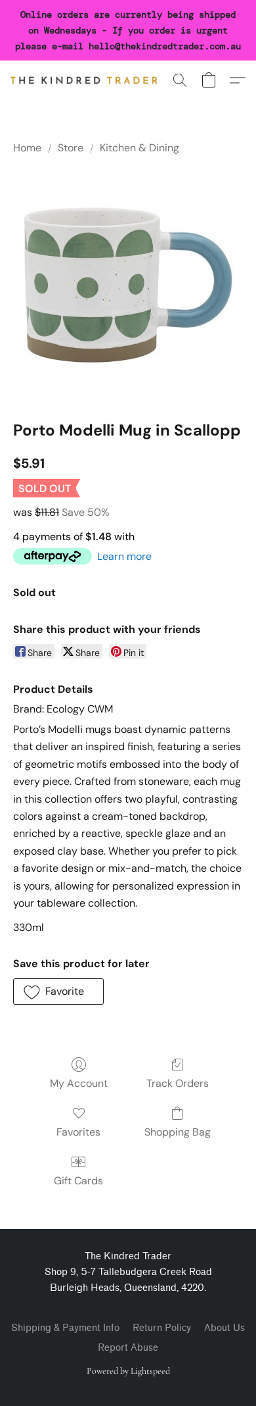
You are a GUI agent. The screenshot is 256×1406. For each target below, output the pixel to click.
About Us (224, 1328)
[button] (88, 80)
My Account (79, 1083)
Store (70, 148)
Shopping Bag (177, 1132)
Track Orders (177, 1083)
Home (27, 148)
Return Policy (162, 1328)
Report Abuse (128, 1347)
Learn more (124, 556)
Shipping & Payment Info (65, 1328)
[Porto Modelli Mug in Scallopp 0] (128, 285)
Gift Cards (78, 1181)
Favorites (78, 1132)
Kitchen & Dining (139, 148)
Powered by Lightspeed (128, 1370)
